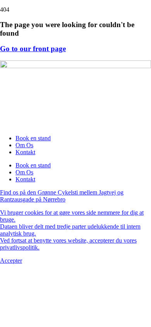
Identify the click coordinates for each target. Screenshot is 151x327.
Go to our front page (33, 49)
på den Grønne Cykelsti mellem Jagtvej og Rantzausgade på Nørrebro (62, 196)
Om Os (24, 145)
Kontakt (25, 152)
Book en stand (33, 138)
